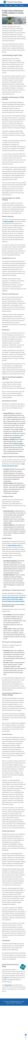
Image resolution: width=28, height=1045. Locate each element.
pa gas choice (17, 437)
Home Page (7, 985)
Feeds (22, 1001)
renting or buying (18, 443)
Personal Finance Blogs (14, 1001)
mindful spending (8, 221)
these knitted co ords (14, 545)
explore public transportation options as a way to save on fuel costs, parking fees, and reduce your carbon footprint (13, 599)
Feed (5, 977)
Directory (8, 1002)
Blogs (13, 1002)
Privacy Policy (18, 1002)
